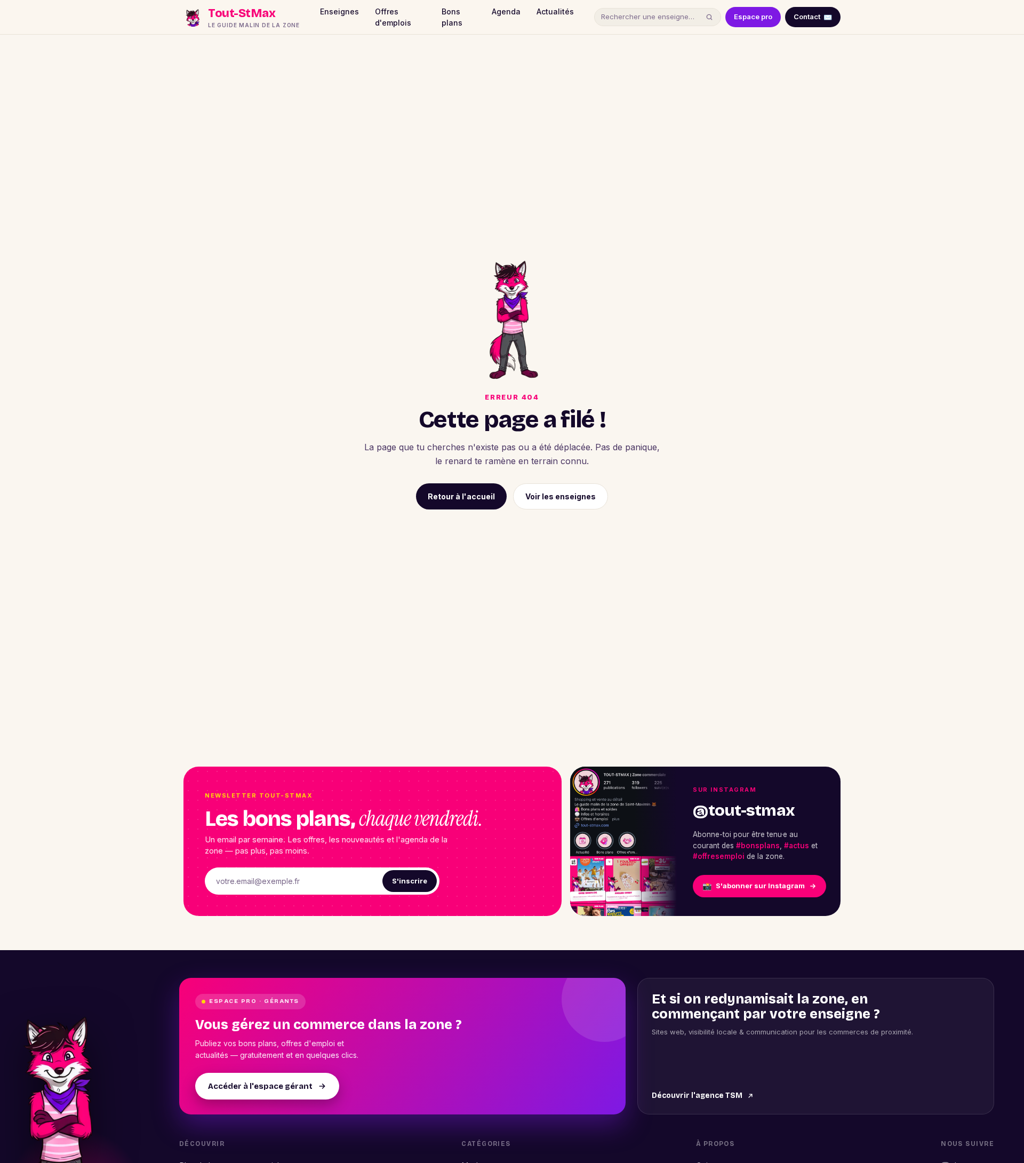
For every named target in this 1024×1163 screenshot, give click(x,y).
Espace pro (753, 16)
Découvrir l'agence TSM (697, 1095)
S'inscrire (409, 881)
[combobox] (651, 17)
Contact (813, 16)
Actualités (555, 11)
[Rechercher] (709, 17)
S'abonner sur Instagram (753, 885)
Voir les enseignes (560, 496)
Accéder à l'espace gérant (260, 1086)
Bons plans (452, 17)
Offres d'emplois (393, 17)
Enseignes (339, 11)
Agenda (506, 11)
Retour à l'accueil (461, 496)
